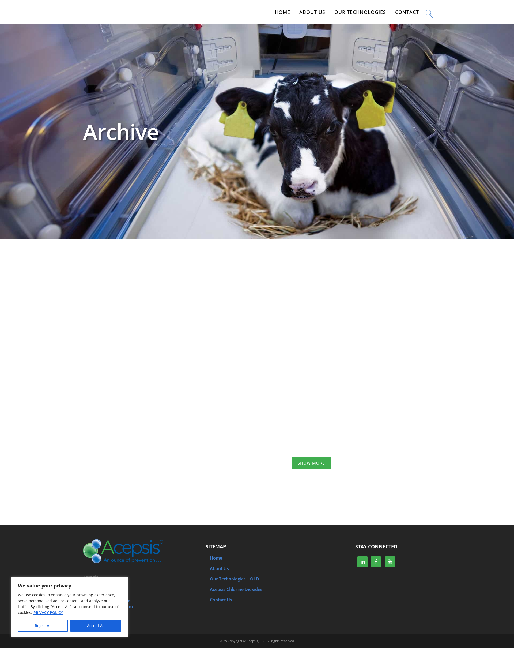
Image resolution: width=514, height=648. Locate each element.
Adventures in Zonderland (335, 395)
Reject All (43, 625)
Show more (311, 463)
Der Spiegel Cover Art (220, 327)
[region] (69, 607)
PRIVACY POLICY (48, 612)
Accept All (96, 625)
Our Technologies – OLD (234, 579)
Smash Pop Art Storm (220, 395)
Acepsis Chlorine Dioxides (236, 589)
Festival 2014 (102, 395)
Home (216, 558)
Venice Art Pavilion (327, 259)
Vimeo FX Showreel (110, 327)
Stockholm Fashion (110, 259)
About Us (219, 568)
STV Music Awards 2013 (114, 463)
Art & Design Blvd (325, 327)
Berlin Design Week (218, 259)
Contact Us (221, 600)
